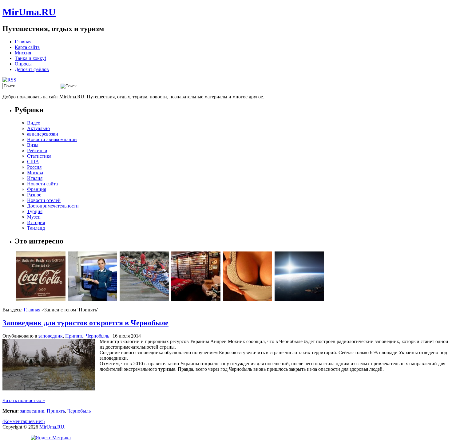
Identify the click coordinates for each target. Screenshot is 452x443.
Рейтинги (37, 150)
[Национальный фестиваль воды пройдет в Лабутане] (144, 299)
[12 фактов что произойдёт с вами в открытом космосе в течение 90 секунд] (299, 299)
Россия (34, 167)
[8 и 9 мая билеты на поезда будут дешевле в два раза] (92, 299)
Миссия (23, 52)
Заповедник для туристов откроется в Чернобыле (85, 323)
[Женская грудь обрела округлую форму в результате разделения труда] (247, 299)
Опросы (23, 63)
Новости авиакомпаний (52, 139)
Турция (34, 211)
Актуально (38, 128)
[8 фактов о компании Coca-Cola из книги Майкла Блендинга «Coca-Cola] (40, 299)
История (36, 222)
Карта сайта (27, 47)
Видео (33, 122)
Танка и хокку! (30, 58)
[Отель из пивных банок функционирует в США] (195, 299)
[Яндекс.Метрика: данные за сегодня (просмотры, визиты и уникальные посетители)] (51, 438)
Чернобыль (97, 335)
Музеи (34, 217)
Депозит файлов (32, 69)
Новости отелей (44, 200)
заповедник (50, 335)
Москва (35, 172)
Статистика (39, 156)
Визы (32, 145)
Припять (74, 335)
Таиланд (36, 228)
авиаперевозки (42, 133)
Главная (23, 41)
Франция (36, 189)
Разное (34, 194)
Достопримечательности (53, 205)
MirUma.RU (29, 12)
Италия (34, 178)
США (33, 161)
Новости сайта (42, 183)
